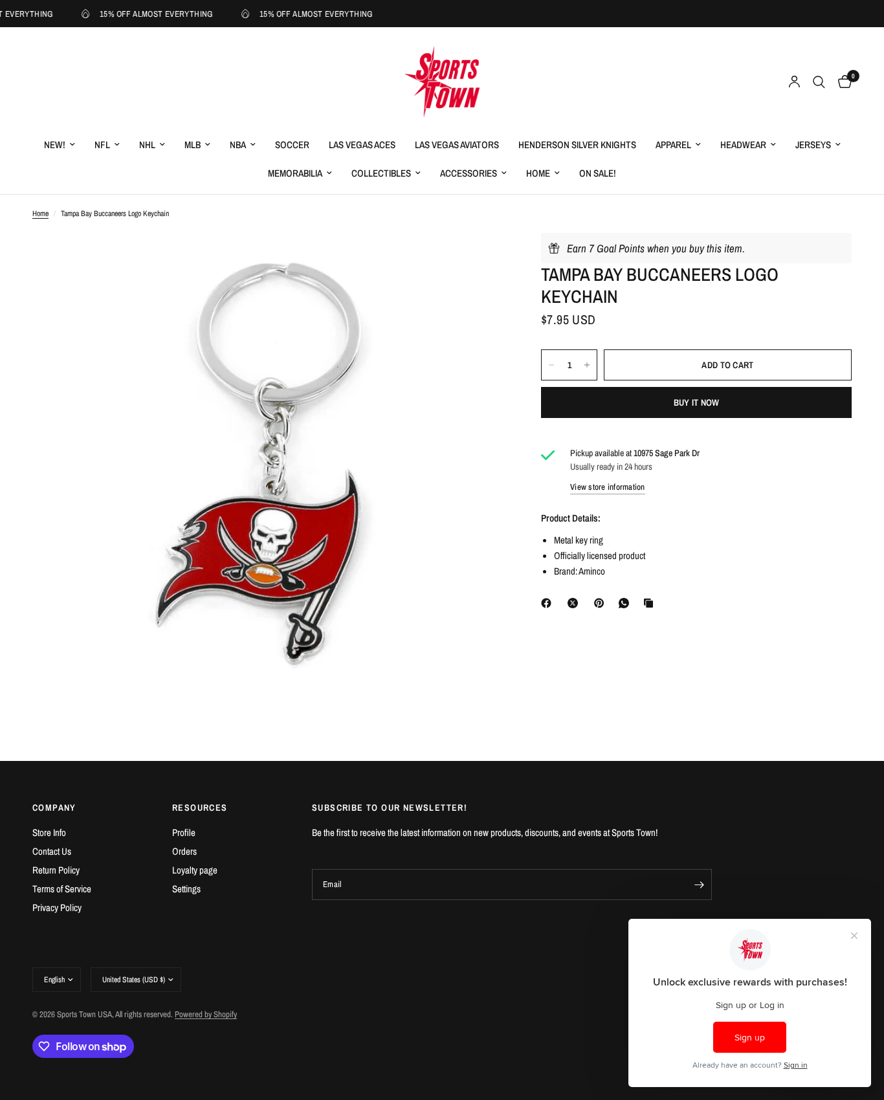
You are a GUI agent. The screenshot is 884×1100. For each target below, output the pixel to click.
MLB (192, 144)
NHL (147, 144)
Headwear (743, 144)
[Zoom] (475, 260)
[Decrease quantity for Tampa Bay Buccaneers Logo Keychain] (551, 365)
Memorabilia (295, 173)
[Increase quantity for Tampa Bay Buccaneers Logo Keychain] (587, 365)
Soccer (292, 144)
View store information (607, 486)
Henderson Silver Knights (577, 144)
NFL (102, 144)
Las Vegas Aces (362, 144)
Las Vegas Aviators (457, 144)
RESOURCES (200, 807)
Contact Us (51, 851)
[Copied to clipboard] (651, 603)
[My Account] (794, 82)
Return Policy (56, 870)
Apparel (673, 144)
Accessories (468, 173)
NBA (238, 144)
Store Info (49, 832)
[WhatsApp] (626, 603)
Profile (183, 832)
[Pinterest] (602, 603)
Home (538, 173)
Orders (184, 851)
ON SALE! (597, 173)
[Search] (819, 82)
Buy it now (697, 402)
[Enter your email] (699, 884)
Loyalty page (194, 870)
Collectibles (381, 173)
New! (54, 144)
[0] (842, 82)
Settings (186, 889)
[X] (575, 603)
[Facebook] (549, 603)
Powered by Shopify (206, 1014)
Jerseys (813, 144)
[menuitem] (59, 145)
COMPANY (54, 807)
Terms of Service (61, 889)
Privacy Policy (57, 907)
